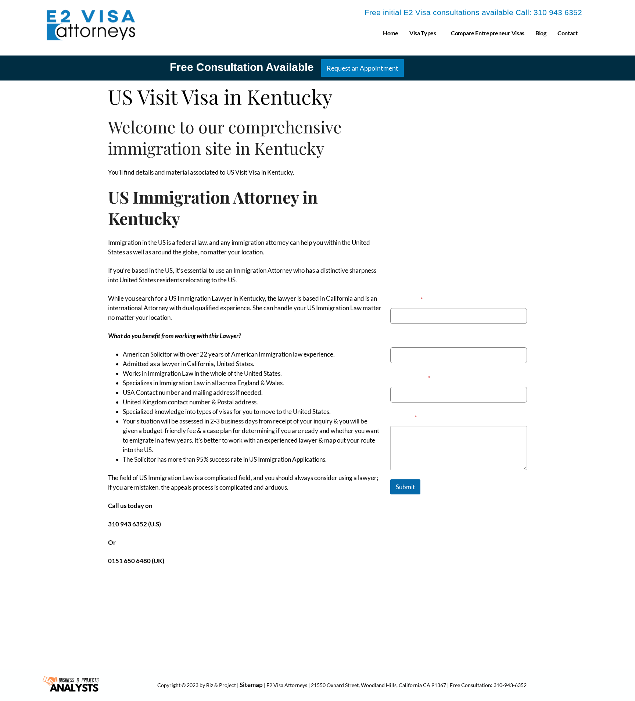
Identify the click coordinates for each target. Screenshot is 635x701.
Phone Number (410, 338)
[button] (424, 33)
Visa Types (422, 32)
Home (390, 32)
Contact (567, 32)
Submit (405, 487)
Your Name (406, 299)
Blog (540, 32)
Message (403, 417)
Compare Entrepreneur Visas (487, 32)
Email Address (410, 377)
